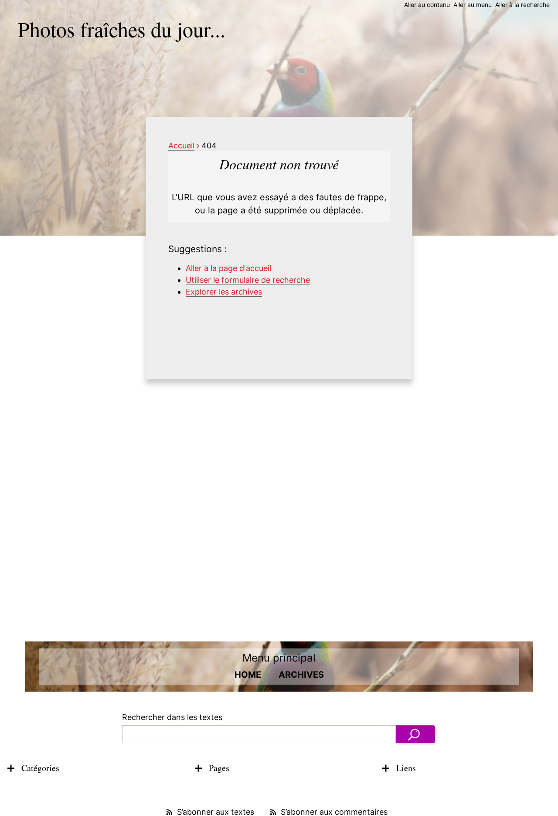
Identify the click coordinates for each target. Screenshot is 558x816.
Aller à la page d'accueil (228, 268)
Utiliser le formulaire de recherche (248, 280)
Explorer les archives (224, 291)
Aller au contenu (427, 4)
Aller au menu (472, 4)
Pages (219, 767)
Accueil (181, 145)
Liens (406, 767)
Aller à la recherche (522, 4)
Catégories (40, 767)
